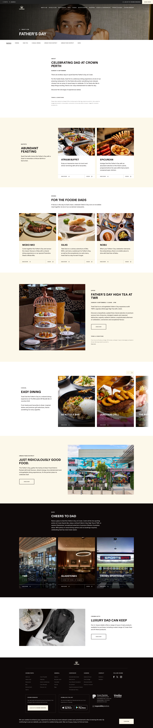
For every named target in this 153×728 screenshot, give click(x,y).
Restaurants (28, 682)
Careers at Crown (87, 676)
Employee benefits (88, 682)
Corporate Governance (74, 676)
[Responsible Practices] (101, 706)
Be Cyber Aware (57, 679)
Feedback (101, 679)
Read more (93, 343)
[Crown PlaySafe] (102, 696)
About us (56, 676)
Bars (26, 684)
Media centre (72, 679)
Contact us (101, 676)
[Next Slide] (132, 373)
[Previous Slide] (128, 373)
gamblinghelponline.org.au (102, 701)
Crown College (87, 679)
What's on (28, 676)
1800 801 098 (108, 698)
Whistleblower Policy (73, 689)
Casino (27, 689)
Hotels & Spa (28, 679)
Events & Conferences (44, 682)
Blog (55, 687)
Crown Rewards (43, 684)
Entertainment (29, 687)
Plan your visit (43, 687)
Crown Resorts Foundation (75, 682)
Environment (72, 684)
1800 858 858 (107, 700)
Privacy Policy (72, 722)
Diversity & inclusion (88, 684)
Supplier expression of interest (76, 687)
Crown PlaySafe (43, 676)
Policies (56, 684)
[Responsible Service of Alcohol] (118, 698)
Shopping (42, 679)
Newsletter (56, 682)
